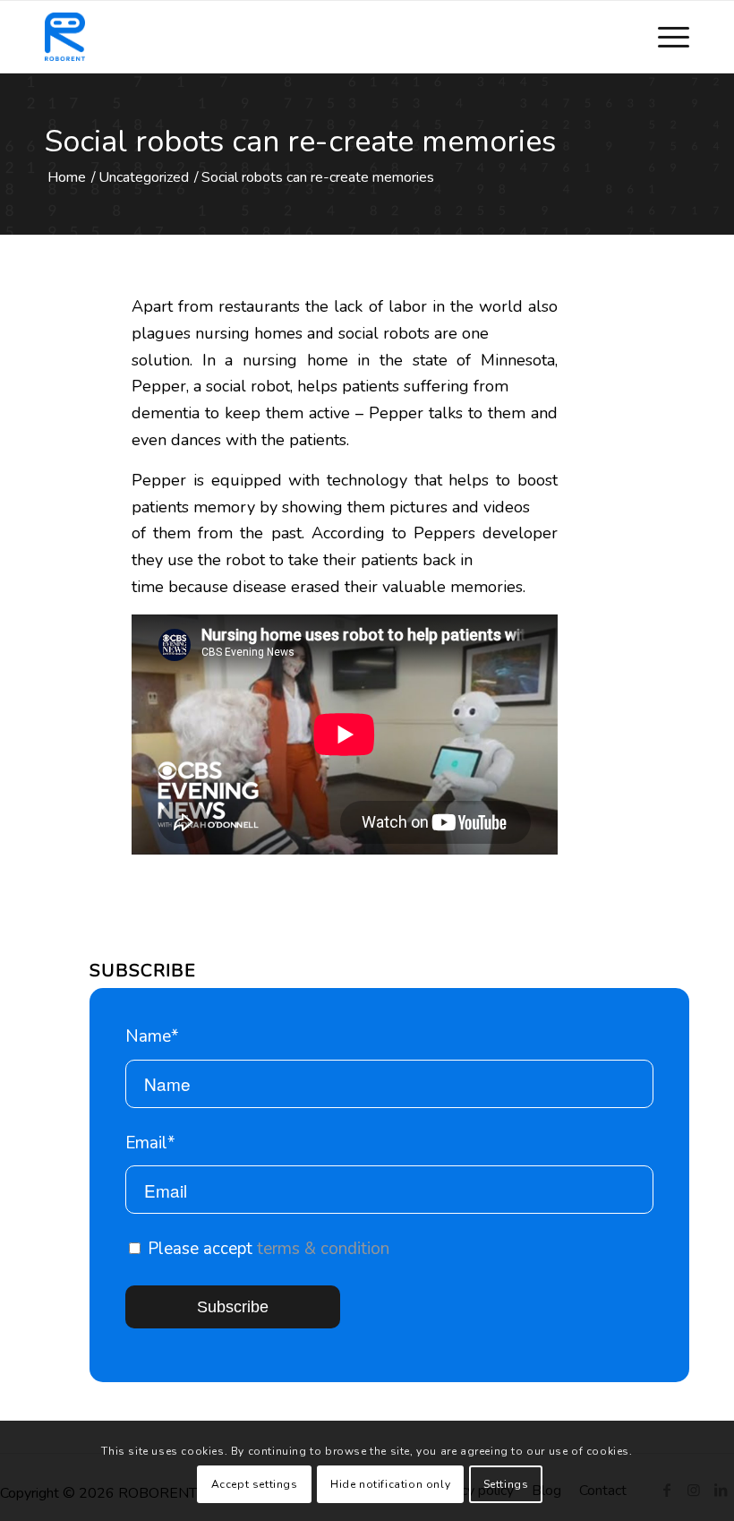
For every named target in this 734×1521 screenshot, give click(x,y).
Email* (150, 1143)
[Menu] (664, 37)
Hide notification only (390, 1484)
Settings (506, 1484)
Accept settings (254, 1484)
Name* (152, 1036)
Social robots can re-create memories (300, 141)
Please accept (266, 1248)
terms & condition (323, 1248)
